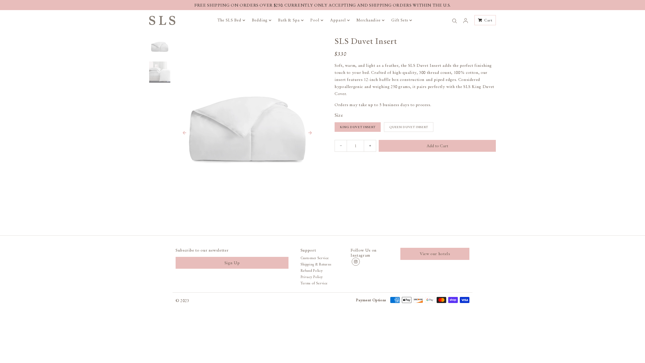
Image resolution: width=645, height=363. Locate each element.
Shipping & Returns (316, 264)
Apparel (338, 20)
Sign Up (232, 262)
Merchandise (369, 20)
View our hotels (435, 253)
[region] (322, 5)
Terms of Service (314, 283)
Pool (315, 20)
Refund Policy (312, 270)
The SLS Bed (230, 20)
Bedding (260, 20)
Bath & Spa (289, 20)
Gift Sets (400, 20)
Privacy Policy (312, 277)
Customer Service (315, 258)
